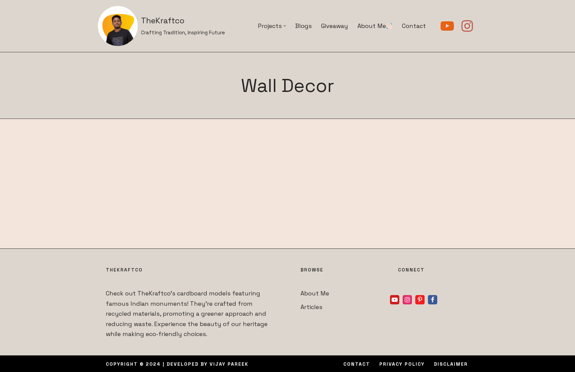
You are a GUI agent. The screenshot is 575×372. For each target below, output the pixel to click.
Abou (308, 293)
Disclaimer (451, 364)
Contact (414, 26)
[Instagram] (467, 26)
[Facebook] (432, 299)
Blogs (303, 26)
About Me (371, 26)
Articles (311, 307)
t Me (322, 293)
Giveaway (334, 26)
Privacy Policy (402, 364)
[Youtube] (447, 26)
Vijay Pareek (229, 364)
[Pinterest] (420, 299)
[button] (285, 26)
